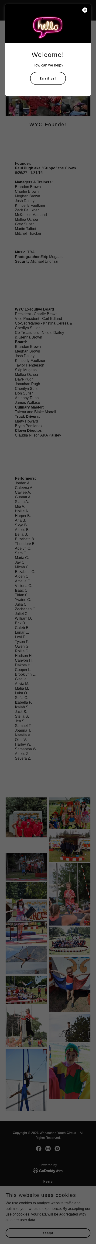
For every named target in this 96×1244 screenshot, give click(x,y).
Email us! (48, 78)
